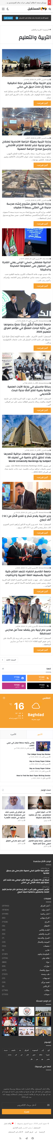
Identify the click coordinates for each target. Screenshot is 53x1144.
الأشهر (39, 734)
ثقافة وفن (46, 958)
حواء (48, 962)
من (37, 1059)
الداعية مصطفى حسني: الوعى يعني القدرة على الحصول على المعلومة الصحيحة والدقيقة (26, 266)
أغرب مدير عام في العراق (15, 840)
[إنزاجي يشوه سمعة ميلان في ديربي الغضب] (43, 746)
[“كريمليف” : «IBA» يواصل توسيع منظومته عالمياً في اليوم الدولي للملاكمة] (10, 1021)
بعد (20, 1050)
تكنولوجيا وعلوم (44, 954)
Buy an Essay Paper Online (39, 761)
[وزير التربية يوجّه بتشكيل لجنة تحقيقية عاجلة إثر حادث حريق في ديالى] (26, 63)
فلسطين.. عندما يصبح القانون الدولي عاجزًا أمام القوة (39, 842)
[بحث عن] (49, 10)
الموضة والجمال (44, 942)
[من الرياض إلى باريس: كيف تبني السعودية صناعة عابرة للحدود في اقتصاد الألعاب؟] (13, 802)
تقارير (47, 950)
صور (34, 1055)
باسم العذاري (17, 1128)
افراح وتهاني (45, 918)
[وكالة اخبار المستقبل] (36, 9)
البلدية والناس (44, 930)
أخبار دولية (46, 910)
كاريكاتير (46, 986)
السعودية (35, 1050)
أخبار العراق (45, 906)
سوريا (48, 1055)
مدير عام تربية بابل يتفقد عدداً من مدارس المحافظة (28, 631)
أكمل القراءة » (42, 103)
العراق (27, 1050)
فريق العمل (29, 1132)
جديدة (6, 1050)
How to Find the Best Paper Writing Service (33, 775)
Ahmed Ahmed (44, 321)
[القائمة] (3, 10)
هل (31, 1059)
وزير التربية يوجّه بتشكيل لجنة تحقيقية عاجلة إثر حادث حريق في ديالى (29, 85)
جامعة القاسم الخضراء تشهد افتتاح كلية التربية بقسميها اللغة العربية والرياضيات (28, 573)
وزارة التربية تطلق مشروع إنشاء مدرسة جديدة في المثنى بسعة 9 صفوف (29, 205)
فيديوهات (46, 978)
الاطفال (47, 926)
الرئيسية (46, 30)
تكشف (13, 1050)
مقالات (47, 990)
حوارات (47, 966)
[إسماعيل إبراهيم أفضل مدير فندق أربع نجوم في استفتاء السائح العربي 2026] (43, 1031)
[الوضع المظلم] (7, 10)
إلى (43, 1050)
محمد (9, 1055)
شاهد (40, 1055)
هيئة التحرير (45, 80)
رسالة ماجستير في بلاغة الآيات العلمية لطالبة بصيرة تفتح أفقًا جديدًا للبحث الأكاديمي (29, 390)
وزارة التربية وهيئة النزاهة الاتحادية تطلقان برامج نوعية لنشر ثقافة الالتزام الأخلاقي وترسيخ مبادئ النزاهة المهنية (26, 145)
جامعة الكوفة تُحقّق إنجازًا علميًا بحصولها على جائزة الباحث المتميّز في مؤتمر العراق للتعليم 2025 (27, 328)
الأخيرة (13, 734)
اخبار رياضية (45, 914)
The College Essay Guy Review (38, 754)
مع (42, 1059)
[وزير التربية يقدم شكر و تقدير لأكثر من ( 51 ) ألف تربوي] (26, 496)
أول (48, 1050)
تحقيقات (46, 946)
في (16, 1055)
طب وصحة (45, 974)
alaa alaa (45, 259)
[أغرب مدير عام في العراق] (13, 831)
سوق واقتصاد (44, 970)
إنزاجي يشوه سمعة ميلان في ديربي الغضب (20, 744)
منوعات (47, 994)
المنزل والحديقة (44, 938)
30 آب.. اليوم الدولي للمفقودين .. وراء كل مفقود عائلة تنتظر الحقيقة (40, 814)
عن (22, 1055)
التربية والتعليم (44, 934)
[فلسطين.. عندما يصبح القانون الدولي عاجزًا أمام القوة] (39, 831)
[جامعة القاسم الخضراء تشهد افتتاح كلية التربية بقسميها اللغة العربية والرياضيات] (26, 551)
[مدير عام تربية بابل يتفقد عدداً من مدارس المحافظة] (26, 610)
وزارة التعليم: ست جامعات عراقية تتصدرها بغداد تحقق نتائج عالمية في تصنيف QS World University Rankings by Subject (27, 457)
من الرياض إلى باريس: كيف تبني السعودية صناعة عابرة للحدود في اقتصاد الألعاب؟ (14, 814)
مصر (48, 1059)
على (27, 1055)
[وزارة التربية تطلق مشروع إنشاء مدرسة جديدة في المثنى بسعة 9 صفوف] (26, 184)
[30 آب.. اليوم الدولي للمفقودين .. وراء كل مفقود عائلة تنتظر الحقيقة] (39, 802)
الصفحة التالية (11, 660)
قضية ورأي (45, 982)
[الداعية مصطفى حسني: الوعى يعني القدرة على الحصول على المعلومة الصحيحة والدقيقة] (26, 242)
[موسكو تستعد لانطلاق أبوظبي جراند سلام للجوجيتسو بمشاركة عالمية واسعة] (26, 1021)
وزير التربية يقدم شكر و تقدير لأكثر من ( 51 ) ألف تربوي (26, 518)
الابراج (47, 922)
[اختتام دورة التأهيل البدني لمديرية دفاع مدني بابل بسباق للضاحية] (43, 1011)
